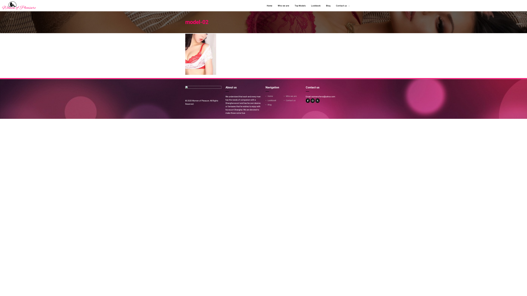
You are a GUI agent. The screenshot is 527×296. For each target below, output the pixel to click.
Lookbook (316, 6)
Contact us (341, 6)
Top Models (300, 6)
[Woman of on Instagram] (313, 100)
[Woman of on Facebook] (308, 100)
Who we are (283, 6)
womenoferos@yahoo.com (323, 97)
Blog (328, 6)
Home (269, 6)
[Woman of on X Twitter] (318, 100)
